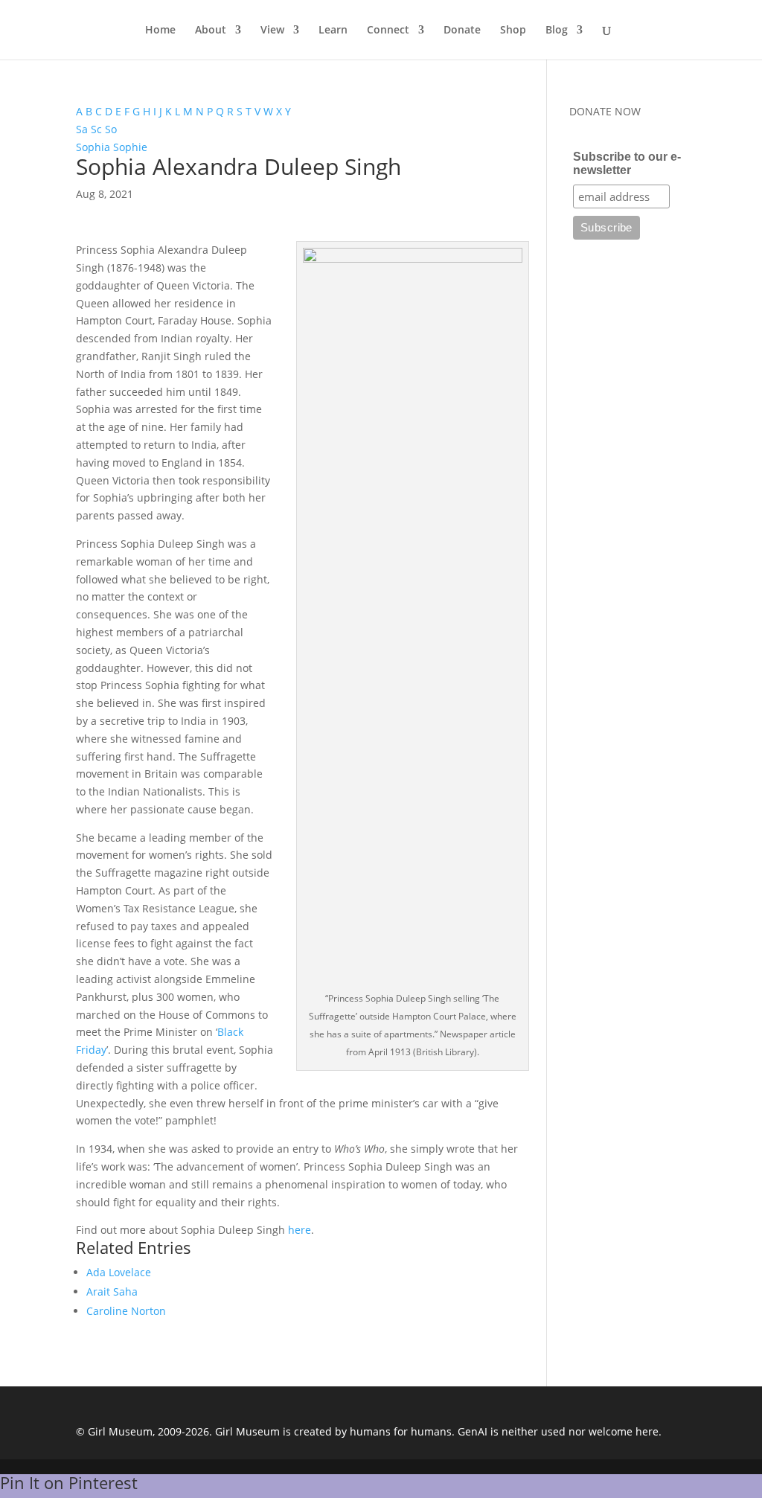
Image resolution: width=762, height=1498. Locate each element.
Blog (556, 30)
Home (160, 30)
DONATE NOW (605, 111)
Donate (462, 30)
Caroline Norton (126, 1311)
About (210, 30)
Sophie (130, 147)
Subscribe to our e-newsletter (627, 163)
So (111, 129)
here (299, 1230)
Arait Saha (112, 1291)
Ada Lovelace (118, 1272)
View (272, 30)
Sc (96, 129)
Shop (513, 30)
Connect (388, 30)
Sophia (93, 147)
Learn (333, 30)
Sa (82, 129)
